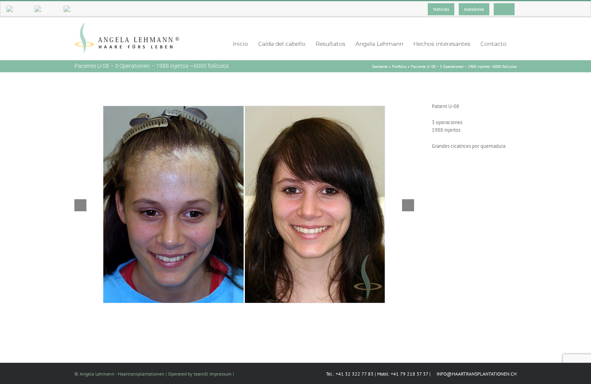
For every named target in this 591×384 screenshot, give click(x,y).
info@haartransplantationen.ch (476, 374)
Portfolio (399, 66)
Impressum (220, 374)
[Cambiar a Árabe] (43, 9)
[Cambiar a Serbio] (73, 9)
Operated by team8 (187, 374)
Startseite (380, 66)
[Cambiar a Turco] (15, 9)
